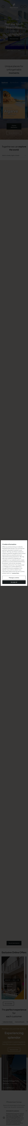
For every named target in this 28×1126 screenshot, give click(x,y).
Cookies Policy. (15, 573)
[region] (14, 563)
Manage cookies (14, 577)
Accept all (14, 582)
